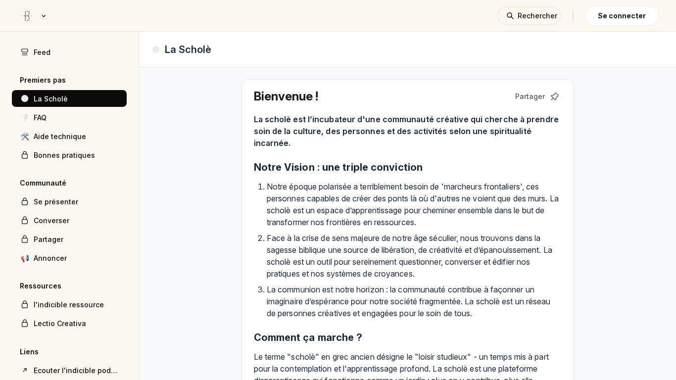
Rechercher (537, 15)
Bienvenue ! (286, 96)
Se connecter (622, 15)
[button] (69, 98)
